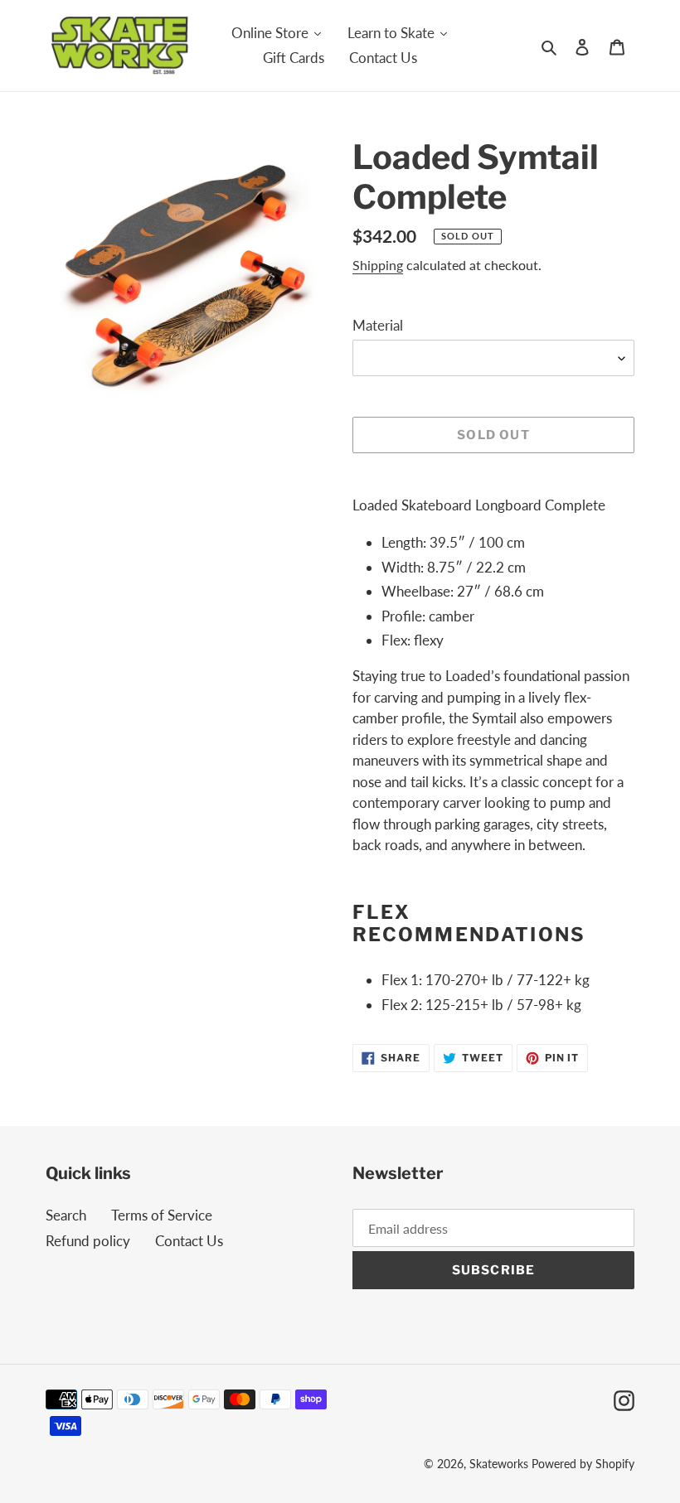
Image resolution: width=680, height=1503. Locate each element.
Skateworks (498, 1464)
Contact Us (189, 1240)
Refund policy (88, 1240)
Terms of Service (161, 1215)
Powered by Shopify (583, 1464)
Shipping (377, 265)
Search (66, 1215)
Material (377, 325)
